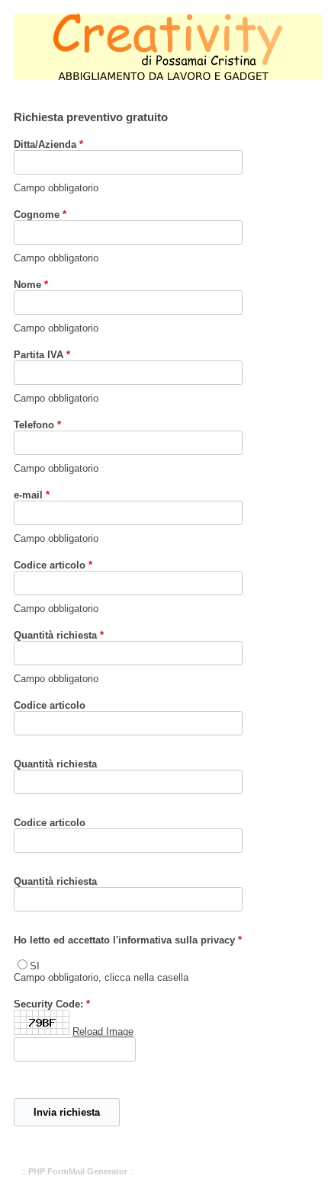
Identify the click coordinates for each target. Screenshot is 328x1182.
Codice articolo (49, 565)
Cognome (36, 214)
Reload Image (102, 1031)
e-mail (28, 495)
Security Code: (48, 1004)
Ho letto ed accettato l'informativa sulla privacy (124, 940)
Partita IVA (38, 354)
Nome (27, 284)
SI (35, 966)
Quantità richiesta (55, 635)
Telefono (34, 425)
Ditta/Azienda (45, 144)
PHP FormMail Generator (77, 1171)
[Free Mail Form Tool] (41, 1031)
